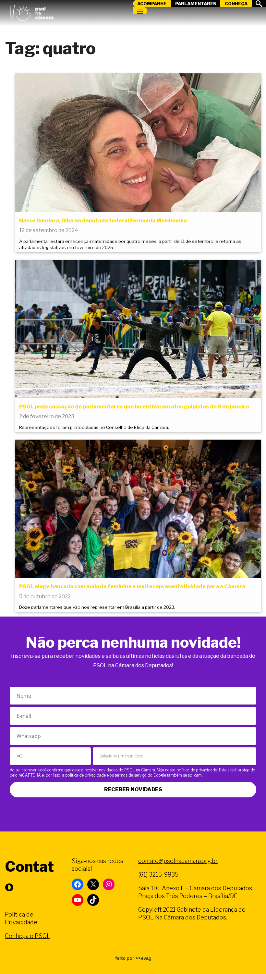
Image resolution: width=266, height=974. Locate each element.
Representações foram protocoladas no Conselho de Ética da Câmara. (94, 427)
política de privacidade (196, 770)
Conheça (236, 3)
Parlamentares (195, 3)
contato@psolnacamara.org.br (178, 860)
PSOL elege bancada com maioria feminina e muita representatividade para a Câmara (132, 586)
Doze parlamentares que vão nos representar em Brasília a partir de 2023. (97, 607)
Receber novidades (133, 789)
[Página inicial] (32, 11)
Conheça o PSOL (27, 935)
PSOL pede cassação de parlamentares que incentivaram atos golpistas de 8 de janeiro (134, 407)
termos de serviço (131, 775)
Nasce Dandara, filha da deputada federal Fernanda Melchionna (103, 221)
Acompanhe (151, 3)
